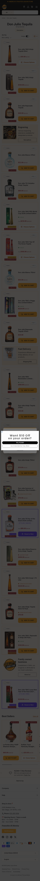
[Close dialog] (2, 431)
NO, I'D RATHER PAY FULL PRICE (20, 446)
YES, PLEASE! (20, 442)
